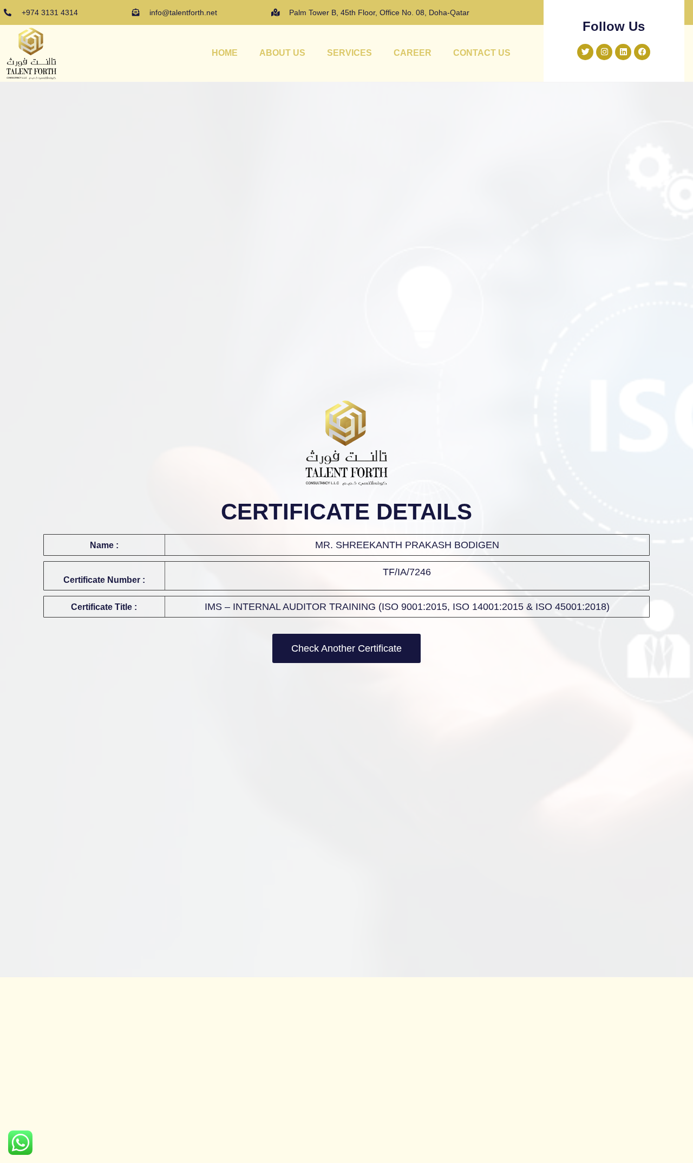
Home (225, 52)
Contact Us (482, 52)
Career (413, 52)
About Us (282, 52)
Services (349, 52)
